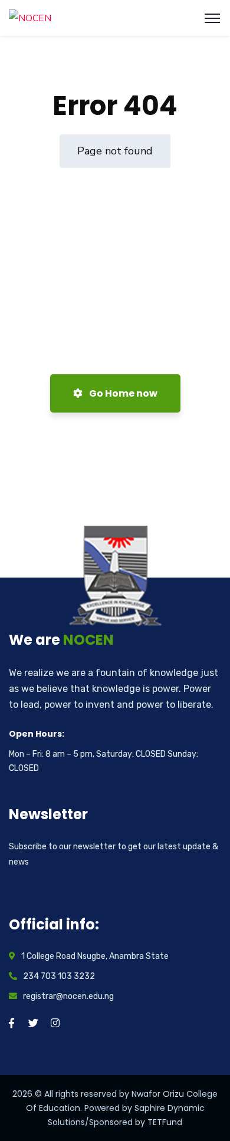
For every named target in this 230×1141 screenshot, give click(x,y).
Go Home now (122, 393)
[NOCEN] (30, 17)
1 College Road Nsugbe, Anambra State (95, 956)
